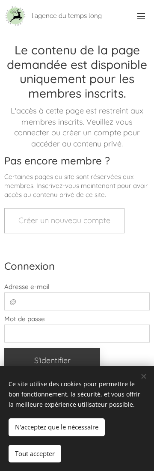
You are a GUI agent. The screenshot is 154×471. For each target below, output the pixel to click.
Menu (141, 15)
